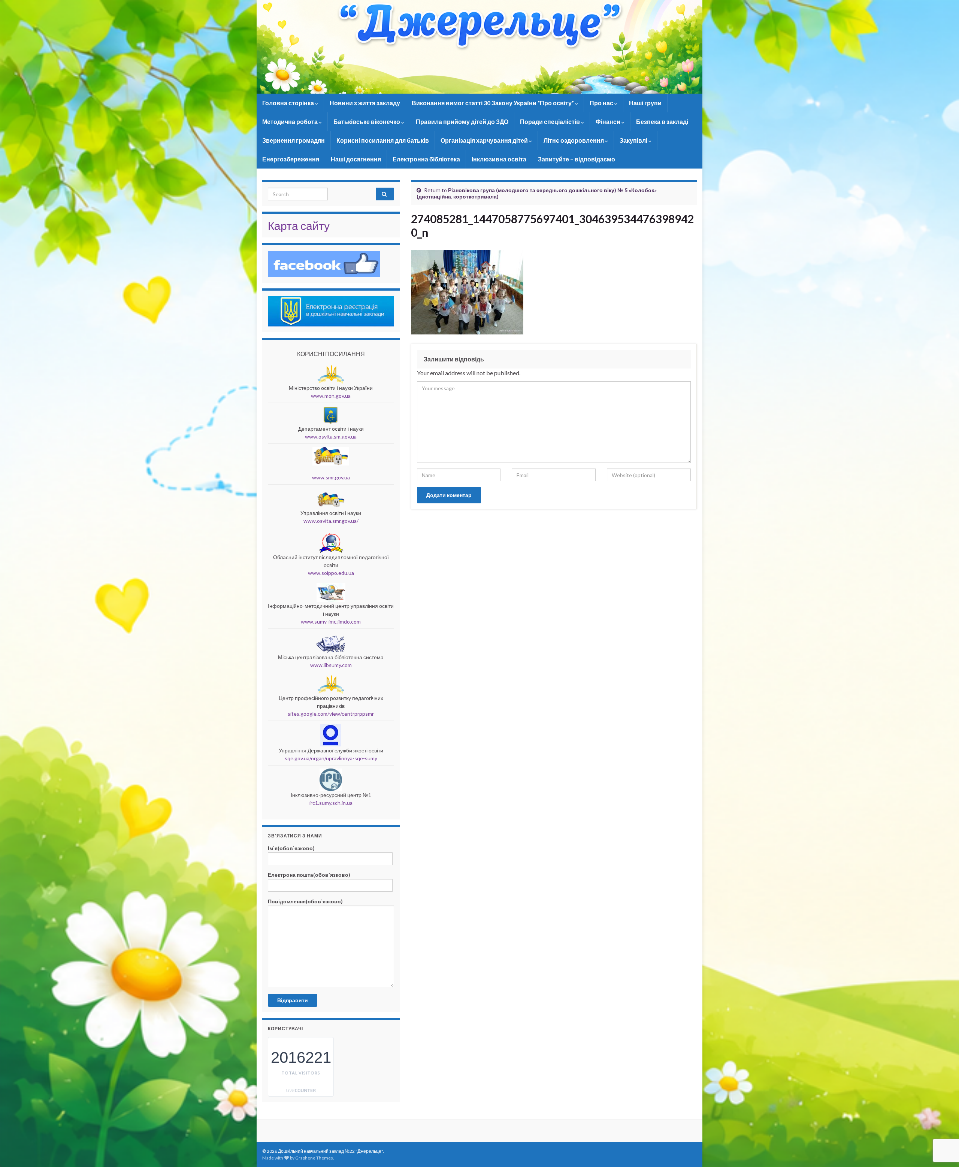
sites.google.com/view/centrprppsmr (331, 713)
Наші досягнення (356, 159)
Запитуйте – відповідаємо (576, 159)
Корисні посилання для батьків (382, 140)
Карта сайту (299, 225)
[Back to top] (942, 1122)
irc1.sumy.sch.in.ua (331, 803)
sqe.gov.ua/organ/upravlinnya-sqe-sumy (331, 758)
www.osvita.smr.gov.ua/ (331, 521)
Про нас (602, 102)
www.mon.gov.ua (331, 395)
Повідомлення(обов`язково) (305, 901)
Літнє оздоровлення (574, 140)
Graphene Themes (314, 1158)
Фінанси (608, 121)
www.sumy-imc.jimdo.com (331, 621)
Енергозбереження (290, 159)
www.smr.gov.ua (331, 477)
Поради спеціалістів (550, 121)
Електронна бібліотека (426, 159)
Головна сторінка (288, 102)
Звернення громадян (293, 140)
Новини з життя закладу (365, 102)
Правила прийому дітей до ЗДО (462, 121)
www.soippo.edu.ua (331, 573)
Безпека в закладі (662, 121)
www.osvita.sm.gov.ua (331, 436)
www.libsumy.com (331, 665)
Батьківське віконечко (367, 121)
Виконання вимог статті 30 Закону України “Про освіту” (493, 102)
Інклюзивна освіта (499, 159)
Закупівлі (634, 140)
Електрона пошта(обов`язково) (309, 875)
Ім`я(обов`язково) (291, 848)
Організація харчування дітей (485, 140)
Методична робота (290, 121)
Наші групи (645, 102)
